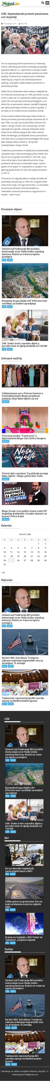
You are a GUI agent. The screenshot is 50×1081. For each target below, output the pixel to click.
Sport (5, 704)
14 (32, 552)
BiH (7, 874)
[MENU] (47, 3)
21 (32, 556)
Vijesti (10, 260)
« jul (3, 572)
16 (45, 552)
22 (38, 556)
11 (11, 552)
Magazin (6, 402)
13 (25, 552)
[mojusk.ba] (11, 4)
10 (4, 552)
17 (4, 556)
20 (25, 556)
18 (11, 556)
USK (6, 200)
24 (4, 560)
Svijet (5, 666)
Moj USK (24, 23)
